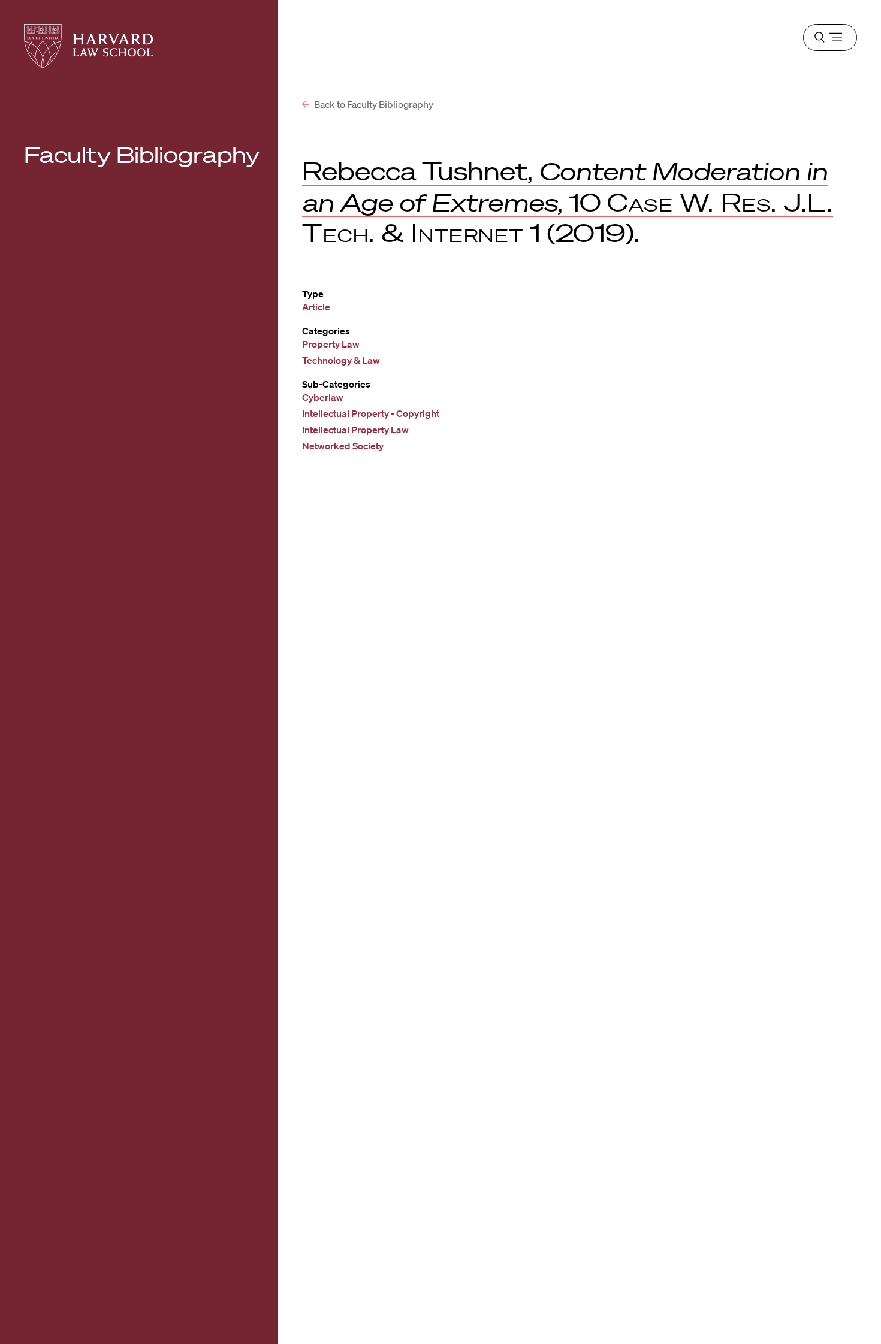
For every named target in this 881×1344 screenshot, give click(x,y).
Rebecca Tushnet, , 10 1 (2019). (567, 201)
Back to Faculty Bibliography (372, 104)
